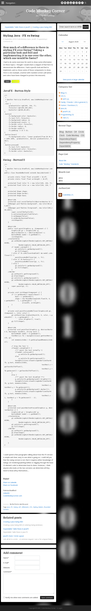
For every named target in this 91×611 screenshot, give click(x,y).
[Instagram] (65, 3)
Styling (35, 507)
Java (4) (63, 108)
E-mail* (6, 563)
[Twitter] (79, 3)
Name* (6, 558)
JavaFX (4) (66, 111)
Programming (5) (67, 114)
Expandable (64, 146)
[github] (62, 3)
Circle (81, 131)
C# (75, 131)
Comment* (7, 572)
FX (12, 507)
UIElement (25, 507)
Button (41, 507)
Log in (60, 608)
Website (6, 567)
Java (29, 39)
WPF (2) (66, 99)
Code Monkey (21, 39)
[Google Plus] (76, 3)
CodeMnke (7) (68, 195)
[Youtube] (71, 3)
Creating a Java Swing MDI (42, 27)
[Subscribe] (73, 3)
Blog (61, 131)
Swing (16, 507)
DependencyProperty (69, 142)
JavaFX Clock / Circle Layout (13, 536)
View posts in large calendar (73, 79)
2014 (60, 178)
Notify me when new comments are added (21, 597)
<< (63, 42)
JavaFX (34, 39)
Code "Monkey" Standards (69, 164)
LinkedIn (6, 493)
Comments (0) (7, 41)
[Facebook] (82, 3)
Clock (61, 135)
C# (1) (63, 96)
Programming (41, 39)
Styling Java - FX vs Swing (21, 35)
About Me (62, 160)
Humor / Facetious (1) (69, 105)
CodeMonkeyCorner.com (12, 496)
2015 (60, 181)
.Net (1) (66, 118)
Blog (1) (64, 93)
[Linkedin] (68, 3)
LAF (20, 507)
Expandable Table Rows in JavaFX (17, 27)
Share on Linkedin (9, 482)
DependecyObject (67, 139)
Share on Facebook (10, 485)
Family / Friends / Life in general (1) (74, 102)
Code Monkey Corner (45, 11)
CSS (31, 507)
